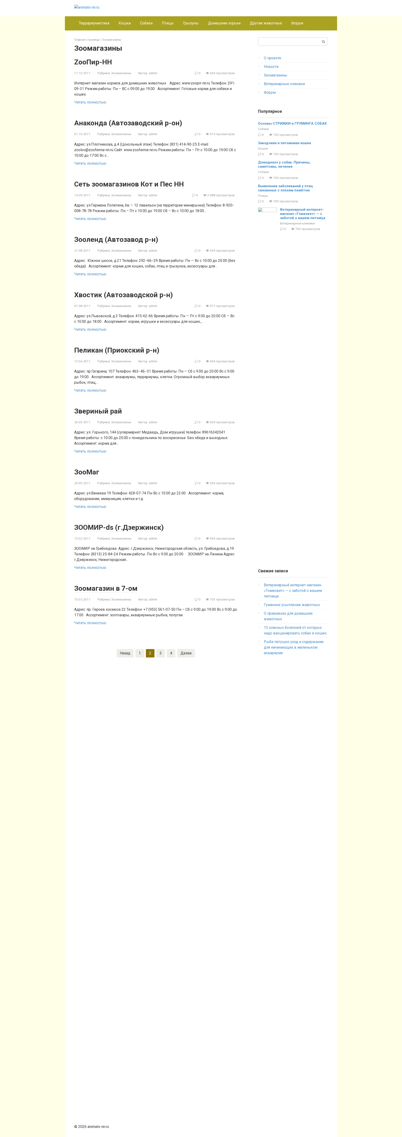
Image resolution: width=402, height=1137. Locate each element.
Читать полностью (90, 102)
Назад (125, 653)
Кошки (125, 23)
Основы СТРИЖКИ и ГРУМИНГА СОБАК (292, 123)
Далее (186, 653)
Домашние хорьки (224, 23)
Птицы (168, 23)
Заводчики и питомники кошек (284, 143)
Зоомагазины (111, 39)
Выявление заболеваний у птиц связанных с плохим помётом (285, 188)
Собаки (146, 23)
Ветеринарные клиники (284, 84)
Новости (271, 66)
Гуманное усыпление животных (292, 605)
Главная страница (86, 39)
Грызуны (191, 23)
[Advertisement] (293, 735)
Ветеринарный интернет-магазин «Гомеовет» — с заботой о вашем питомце (302, 213)
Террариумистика (94, 23)
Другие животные (266, 23)
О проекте (272, 58)
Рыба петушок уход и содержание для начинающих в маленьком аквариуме (294, 647)
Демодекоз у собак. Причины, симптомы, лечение (284, 164)
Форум (297, 23)
